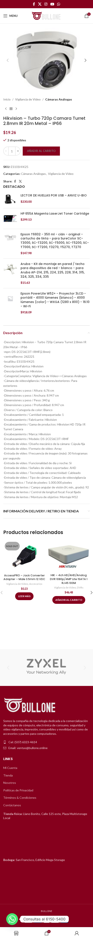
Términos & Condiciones (19, 797)
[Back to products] (11, 108)
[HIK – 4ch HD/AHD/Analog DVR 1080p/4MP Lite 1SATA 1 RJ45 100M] (69, 556)
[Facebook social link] (34, 4)
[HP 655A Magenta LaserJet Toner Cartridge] (10, 219)
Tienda (8, 775)
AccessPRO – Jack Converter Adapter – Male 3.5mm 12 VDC (24, 577)
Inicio (7, 99)
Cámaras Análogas (58, 99)
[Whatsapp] (12, 919)
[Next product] (16, 108)
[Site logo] (46, 15)
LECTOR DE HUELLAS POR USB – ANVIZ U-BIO (54, 195)
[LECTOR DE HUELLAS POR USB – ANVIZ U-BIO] (10, 199)
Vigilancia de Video (28, 99)
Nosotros (9, 782)
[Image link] (30, 705)
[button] (7, 60)
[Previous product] (5, 108)
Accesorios (35, 583)
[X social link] (40, 4)
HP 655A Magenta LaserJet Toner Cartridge (55, 214)
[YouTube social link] (52, 4)
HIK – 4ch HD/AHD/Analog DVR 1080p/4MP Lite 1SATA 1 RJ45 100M (68, 579)
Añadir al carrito (41, 151)
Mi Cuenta (10, 768)
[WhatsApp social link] (58, 4)
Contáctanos (12, 805)
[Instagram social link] (46, 4)
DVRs (80, 587)
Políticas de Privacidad (18, 790)
